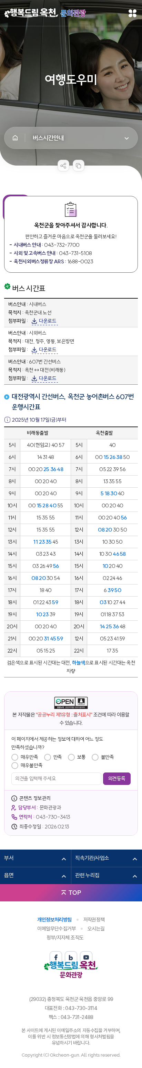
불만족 (107, 757)
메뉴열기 (133, 13)
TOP (75, 892)
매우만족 (29, 757)
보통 (81, 757)
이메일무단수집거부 (56, 929)
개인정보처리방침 (54, 920)
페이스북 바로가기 (56, 957)
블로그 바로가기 (71, 957)
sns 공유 (63, 165)
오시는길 (96, 929)
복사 (78, 165)
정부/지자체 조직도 (65, 938)
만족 (57, 757)
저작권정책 (94, 920)
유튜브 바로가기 (86, 957)
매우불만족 (31, 765)
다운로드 (47, 321)
